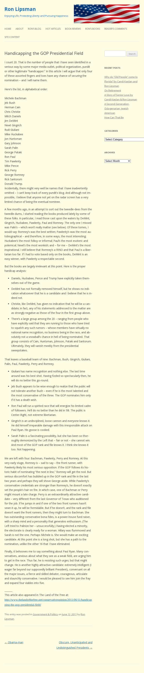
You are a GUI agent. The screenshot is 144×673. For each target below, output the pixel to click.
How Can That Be (114, 117)
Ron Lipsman (20, 9)
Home (7, 28)
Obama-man (13, 642)
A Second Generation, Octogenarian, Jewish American (116, 108)
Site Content (12, 37)
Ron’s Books (92, 28)
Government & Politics (45, 614)
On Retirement (112, 90)
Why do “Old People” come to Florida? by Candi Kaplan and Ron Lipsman (121, 81)
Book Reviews (73, 28)
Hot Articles (53, 28)
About (19, 28)
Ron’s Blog (34, 28)
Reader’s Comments (115, 28)
